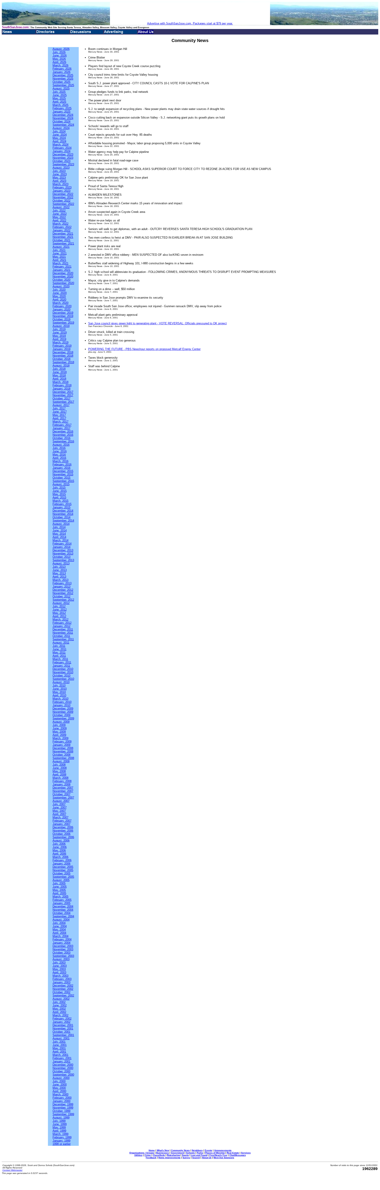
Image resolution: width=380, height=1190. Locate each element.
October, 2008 (61, 754)
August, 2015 (61, 484)
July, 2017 (59, 408)
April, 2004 (59, 932)
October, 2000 (61, 1071)
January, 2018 (61, 388)
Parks (200, 1153)
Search (196, 1157)
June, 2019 (60, 332)
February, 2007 (62, 820)
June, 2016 (60, 451)
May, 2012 (59, 613)
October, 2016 (61, 438)
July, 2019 (59, 329)
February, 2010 (62, 702)
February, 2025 (62, 108)
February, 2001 (62, 1058)
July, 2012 (59, 606)
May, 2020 (59, 296)
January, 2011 (61, 665)
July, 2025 (59, 91)
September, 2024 (63, 124)
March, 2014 (60, 540)
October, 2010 (61, 675)
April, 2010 (59, 695)
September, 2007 (63, 797)
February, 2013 (62, 583)
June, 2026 (60, 55)
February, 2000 (62, 1097)
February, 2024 (62, 148)
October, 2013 (61, 556)
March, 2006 (60, 857)
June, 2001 (60, 1045)
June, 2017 (60, 411)
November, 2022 (63, 197)
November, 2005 (63, 870)
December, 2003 (63, 946)
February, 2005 (62, 900)
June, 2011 (59, 649)
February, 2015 (62, 504)
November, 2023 (63, 157)
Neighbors (197, 1150)
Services (246, 1153)
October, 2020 (61, 279)
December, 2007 (63, 787)
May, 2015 (59, 494)
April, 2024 (59, 141)
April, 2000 (59, 1091)
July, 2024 (59, 131)
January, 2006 (61, 863)
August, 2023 (61, 167)
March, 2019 (60, 342)
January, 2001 (61, 1061)
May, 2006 (59, 850)
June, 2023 (60, 174)
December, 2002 (63, 985)
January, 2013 (61, 586)
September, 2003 (63, 956)
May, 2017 (59, 415)
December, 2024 (63, 115)
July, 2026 (59, 52)
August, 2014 (61, 524)
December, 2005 (63, 867)
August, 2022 (61, 207)
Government (177, 1153)
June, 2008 (60, 768)
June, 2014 (60, 530)
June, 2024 (60, 134)
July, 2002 (59, 1002)
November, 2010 (63, 672)
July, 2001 (59, 1041)
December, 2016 (63, 431)
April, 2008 (59, 774)
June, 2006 (60, 847)
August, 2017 (61, 405)
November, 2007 (63, 791)
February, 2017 (62, 425)
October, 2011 (61, 636)
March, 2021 (60, 263)
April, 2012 (59, 616)
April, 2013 (59, 576)
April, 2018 (59, 378)
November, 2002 (63, 989)
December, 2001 (63, 1025)
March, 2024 (60, 144)
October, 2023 (61, 161)
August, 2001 (61, 1038)
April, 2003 (59, 972)
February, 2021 (62, 266)
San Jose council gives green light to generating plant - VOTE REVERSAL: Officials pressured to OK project (157, 323)
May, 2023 (59, 177)
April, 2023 (59, 181)
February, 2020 (62, 306)
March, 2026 (60, 65)
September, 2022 (63, 204)
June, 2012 (60, 609)
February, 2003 (62, 979)
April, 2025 (59, 101)
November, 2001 (63, 1028)
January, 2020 (61, 309)
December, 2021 (63, 233)
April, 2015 (59, 497)
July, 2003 (59, 962)
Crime (147, 1155)
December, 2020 (63, 273)
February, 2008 (62, 781)
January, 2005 (61, 903)
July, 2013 (59, 566)
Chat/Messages (237, 1155)
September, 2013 (63, 560)
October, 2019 (61, 319)
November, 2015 (63, 474)
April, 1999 (59, 1130)
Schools (190, 1153)
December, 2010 (63, 669)
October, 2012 (61, 596)
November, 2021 (63, 237)
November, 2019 (63, 316)
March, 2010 (60, 698)
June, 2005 (60, 886)
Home (152, 1150)
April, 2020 (59, 299)
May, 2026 (59, 58)
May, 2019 (59, 336)
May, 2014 (59, 533)
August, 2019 (61, 326)
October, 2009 (61, 715)
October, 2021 (61, 240)
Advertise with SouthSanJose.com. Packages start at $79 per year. (190, 23)
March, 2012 (60, 619)
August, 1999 (61, 1117)
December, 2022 (63, 194)
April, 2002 (59, 1012)
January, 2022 (61, 230)
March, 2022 (60, 223)
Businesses (162, 1153)
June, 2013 (60, 570)
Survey (186, 1157)
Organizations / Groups (141, 1153)
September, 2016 (63, 441)
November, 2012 (63, 593)
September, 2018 (63, 362)
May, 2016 (59, 454)
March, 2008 (60, 777)
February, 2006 (62, 860)
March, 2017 (60, 421)
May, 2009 (59, 731)
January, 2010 (61, 705)
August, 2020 (61, 286)
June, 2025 (60, 95)
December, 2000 (63, 1064)
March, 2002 (60, 1015)
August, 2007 (61, 801)
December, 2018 (63, 352)
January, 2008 (61, 784)
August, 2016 (61, 444)
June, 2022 (60, 213)
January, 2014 (61, 547)
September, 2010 (63, 679)
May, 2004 (59, 929)
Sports (185, 1155)
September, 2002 (63, 995)
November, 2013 (63, 553)
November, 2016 (63, 434)
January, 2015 (61, 507)
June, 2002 (60, 1005)
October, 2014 (61, 517)
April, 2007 (59, 814)
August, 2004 (61, 919)
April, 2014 (59, 537)
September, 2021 (63, 243)
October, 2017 (61, 398)
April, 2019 (59, 339)
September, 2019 (63, 322)
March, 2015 (60, 500)
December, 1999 (63, 1104)
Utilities (138, 1155)
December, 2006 (63, 827)
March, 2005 (60, 896)
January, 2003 (61, 982)
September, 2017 (63, 401)
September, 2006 (63, 837)
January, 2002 (61, 1022)
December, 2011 (63, 629)
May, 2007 (59, 810)
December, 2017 (63, 392)
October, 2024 (61, 121)
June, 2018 (60, 372)
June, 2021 (60, 253)
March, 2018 (60, 382)
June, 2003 (60, 965)
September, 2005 (63, 876)
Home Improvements (169, 1157)
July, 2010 (59, 685)
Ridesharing (173, 1155)
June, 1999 (60, 1124)
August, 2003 (61, 959)
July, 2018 (59, 369)
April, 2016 (59, 458)
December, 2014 (63, 510)
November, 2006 (63, 830)
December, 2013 (63, 550)
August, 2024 (61, 128)
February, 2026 (62, 68)
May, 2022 (59, 217)
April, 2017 (59, 418)
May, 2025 (59, 98)
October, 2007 (61, 794)
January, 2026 (61, 72)
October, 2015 (61, 477)
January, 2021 (61, 270)
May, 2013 (59, 573)
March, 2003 (60, 975)
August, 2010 (61, 682)
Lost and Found (199, 1155)
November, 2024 (63, 118)
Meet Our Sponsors (224, 1157)
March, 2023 (60, 184)
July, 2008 (59, 764)
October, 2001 (61, 1031)
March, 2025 (60, 105)
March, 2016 (60, 461)
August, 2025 (61, 88)
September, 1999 (63, 1114)
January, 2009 (61, 744)
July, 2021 (59, 250)
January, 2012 (61, 626)
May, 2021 (59, 256)
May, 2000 (59, 1088)
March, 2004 (60, 936)
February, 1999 (62, 1137)
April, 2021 (59, 260)
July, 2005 (59, 883)
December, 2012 (63, 589)
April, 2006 (59, 853)
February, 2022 (62, 227)
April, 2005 (59, 893)
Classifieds (159, 1155)
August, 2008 (61, 761)
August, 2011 (61, 642)
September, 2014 (63, 520)
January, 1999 (61, 1140)
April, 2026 (59, 62)
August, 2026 (61, 49)
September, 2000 (63, 1074)
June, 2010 (60, 688)
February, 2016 (62, 464)
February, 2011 (62, 662)
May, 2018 (59, 375)
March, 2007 (60, 817)
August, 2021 (61, 246)
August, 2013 (61, 563)
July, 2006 (59, 843)
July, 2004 (59, 923)
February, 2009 (62, 741)
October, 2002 (61, 992)
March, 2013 (60, 580)
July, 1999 (59, 1120)
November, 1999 (63, 1107)
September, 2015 (63, 481)
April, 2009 (59, 735)
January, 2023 (61, 190)
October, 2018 (61, 359)
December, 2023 (63, 154)
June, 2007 (60, 807)
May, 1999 (59, 1127)
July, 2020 (59, 289)
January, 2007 (61, 824)
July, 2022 (59, 210)
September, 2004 (63, 916)
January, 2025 (61, 111)
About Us (207, 1157)
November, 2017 (63, 395)
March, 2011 (60, 659)
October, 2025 (61, 82)
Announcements (223, 1150)
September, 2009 (63, 718)
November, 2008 (63, 751)
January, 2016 (61, 467)
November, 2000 (63, 1068)
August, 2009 (61, 721)
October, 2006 (61, 834)
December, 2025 (63, 75)
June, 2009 (60, 728)
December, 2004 (63, 906)
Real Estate (233, 1153)
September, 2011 (63, 639)
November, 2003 (63, 949)
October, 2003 (61, 952)
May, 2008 (59, 771)
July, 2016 (59, 448)
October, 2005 (61, 873)
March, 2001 (60, 1055)
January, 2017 (61, 428)
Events (208, 1150)
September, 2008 (63, 758)
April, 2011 (59, 655)
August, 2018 (61, 365)
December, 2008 (63, 748)
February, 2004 (62, 939)
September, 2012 (63, 599)
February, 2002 (62, 1018)
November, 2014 (63, 514)
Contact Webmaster (12, 1170)
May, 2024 (59, 138)
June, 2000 (60, 1084)
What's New (163, 1150)
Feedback (151, 1157)
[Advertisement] (190, 12)
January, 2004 (61, 942)
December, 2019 (63, 312)
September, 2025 (63, 85)
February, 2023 (62, 187)
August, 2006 (61, 840)
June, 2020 (60, 293)
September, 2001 (63, 1035)
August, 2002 (61, 998)
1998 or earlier (62, 1144)
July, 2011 (59, 646)
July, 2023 (59, 171)
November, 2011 (63, 632)
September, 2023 (63, 164)
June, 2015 (60, 491)
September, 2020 (63, 283)
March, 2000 (60, 1094)
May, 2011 (59, 652)
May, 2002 (59, 1008)
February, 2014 (62, 543)
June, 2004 (60, 926)
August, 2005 (61, 880)
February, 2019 (62, 345)
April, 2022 (59, 220)
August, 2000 (61, 1078)
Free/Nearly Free (218, 1155)
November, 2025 (63, 78)
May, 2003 (59, 969)
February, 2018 (62, 385)
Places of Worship (215, 1153)
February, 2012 (62, 622)
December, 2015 (63, 471)
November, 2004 (63, 909)
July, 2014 (59, 527)
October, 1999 (61, 1111)
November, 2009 (63, 712)
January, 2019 (61, 349)
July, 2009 (59, 725)
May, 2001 (59, 1048)
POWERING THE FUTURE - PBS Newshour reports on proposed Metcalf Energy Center (144, 349)
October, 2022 (61, 200)
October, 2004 (61, 913)
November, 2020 (63, 276)
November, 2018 (63, 355)
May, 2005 (59, 890)
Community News (180, 1150)
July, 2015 (59, 487)
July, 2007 (59, 804)
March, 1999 (60, 1134)
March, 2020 (60, 303)
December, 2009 (63, 708)
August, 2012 (61, 603)
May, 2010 (59, 692)
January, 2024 (61, 151)
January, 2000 (61, 1101)
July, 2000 (59, 1081)
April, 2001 (59, 1051)
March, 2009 (60, 738)
